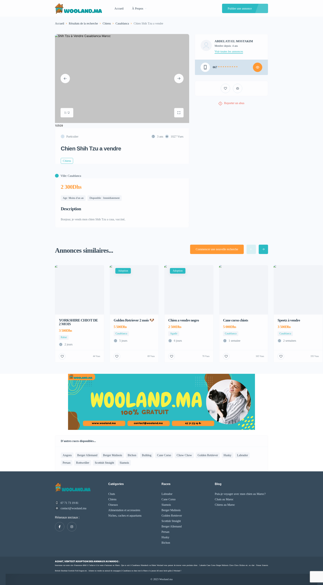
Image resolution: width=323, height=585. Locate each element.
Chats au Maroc (224, 499)
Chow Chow (184, 455)
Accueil (119, 8)
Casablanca (122, 23)
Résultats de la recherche (83, 23)
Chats (111, 493)
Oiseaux (113, 504)
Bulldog (146, 455)
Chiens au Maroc (225, 504)
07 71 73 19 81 (70, 502)
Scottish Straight (104, 462)
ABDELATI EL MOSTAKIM (234, 41)
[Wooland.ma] (79, 8)
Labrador (242, 455)
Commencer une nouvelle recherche (217, 249)
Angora (67, 455)
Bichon (132, 455)
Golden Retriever (208, 455)
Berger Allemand (87, 455)
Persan (66, 462)
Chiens (107, 23)
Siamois (124, 462)
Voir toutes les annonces (229, 51)
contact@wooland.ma (73, 508)
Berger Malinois (112, 455)
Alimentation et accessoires (124, 510)
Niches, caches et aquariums (124, 515)
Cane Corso (164, 455)
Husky (227, 455)
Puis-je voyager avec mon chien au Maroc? (240, 493)
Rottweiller (82, 462)
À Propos (137, 8)
